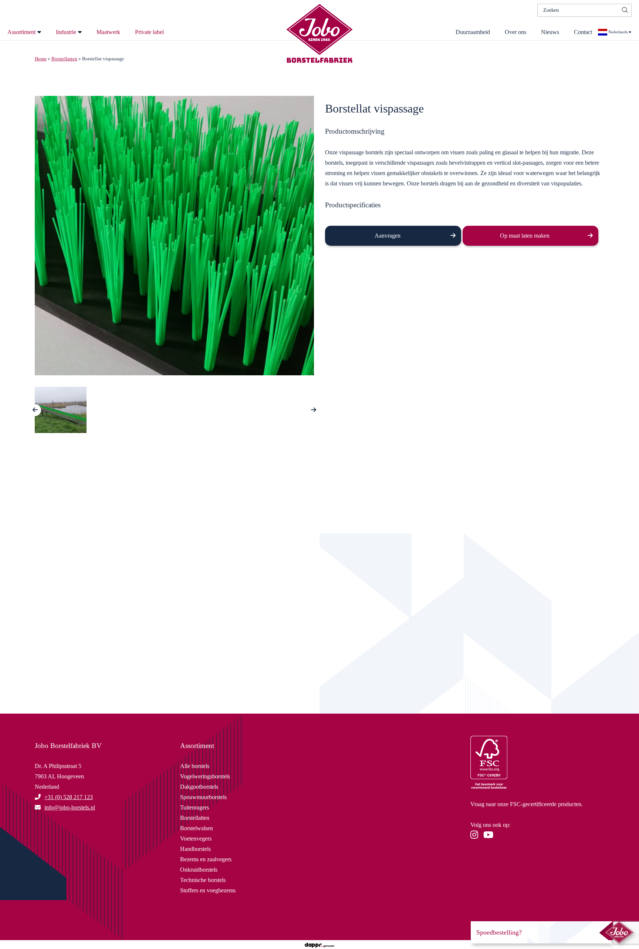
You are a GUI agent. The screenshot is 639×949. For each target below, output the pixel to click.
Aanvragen (387, 235)
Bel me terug (148, 649)
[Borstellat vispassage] (174, 238)
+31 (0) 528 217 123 (68, 797)
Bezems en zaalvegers (205, 859)
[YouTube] (490, 836)
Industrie (66, 32)
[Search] (625, 10)
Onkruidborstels (198, 869)
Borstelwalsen (196, 828)
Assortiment (21, 32)
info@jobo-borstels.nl (148, 675)
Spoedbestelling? (499, 932)
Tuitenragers (194, 807)
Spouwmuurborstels (203, 797)
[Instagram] (476, 836)
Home (41, 58)
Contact (583, 32)
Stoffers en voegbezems (208, 890)
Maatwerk (108, 32)
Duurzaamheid (473, 32)
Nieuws (550, 32)
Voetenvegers (196, 838)
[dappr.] (319, 944)
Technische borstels (203, 880)
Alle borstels (194, 766)
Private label (149, 32)
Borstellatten (64, 58)
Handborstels (195, 849)
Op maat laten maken (525, 235)
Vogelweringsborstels (205, 776)
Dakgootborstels (199, 787)
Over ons (515, 32)
